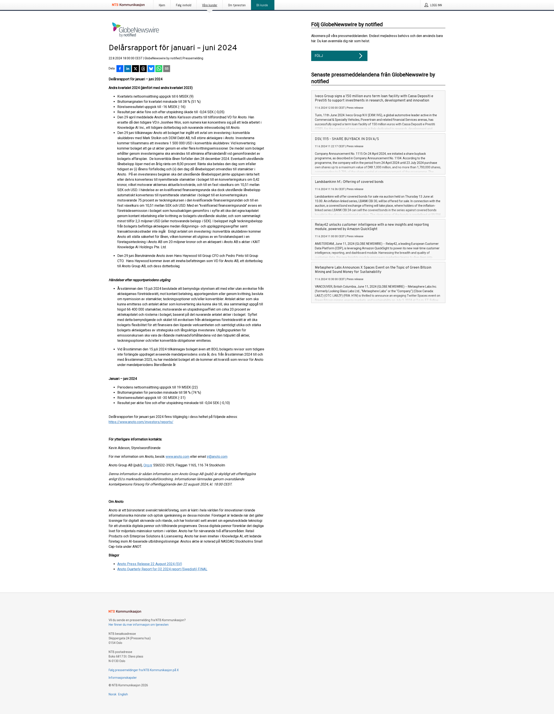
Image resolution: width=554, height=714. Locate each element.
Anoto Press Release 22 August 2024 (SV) (149, 564)
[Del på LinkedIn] (127, 69)
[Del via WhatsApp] (158, 69)
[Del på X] (135, 69)
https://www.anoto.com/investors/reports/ (141, 422)
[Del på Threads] (143, 69)
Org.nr (147, 465)
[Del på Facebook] (119, 69)
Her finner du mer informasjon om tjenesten (139, 624)
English (123, 694)
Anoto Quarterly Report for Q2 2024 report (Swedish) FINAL (162, 569)
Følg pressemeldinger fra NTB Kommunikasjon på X (144, 670)
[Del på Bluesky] (151, 69)
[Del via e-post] (166, 69)
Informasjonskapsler (123, 677)
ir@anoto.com (217, 457)
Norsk (112, 694)
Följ (319, 56)
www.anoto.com (177, 457)
